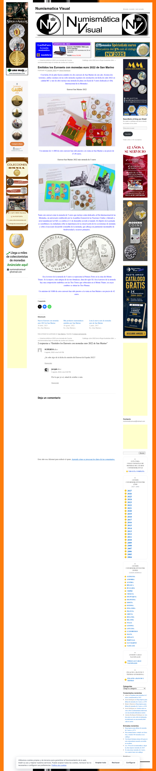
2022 (128, 505)
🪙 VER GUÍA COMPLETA (135, 471)
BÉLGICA (129, 585)
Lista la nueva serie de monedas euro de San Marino (100, 321)
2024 (128, 499)
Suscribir (128, 134)
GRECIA (128, 614)
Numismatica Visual (52, 8)
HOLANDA (129, 617)
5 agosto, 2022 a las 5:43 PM (54, 352)
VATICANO (129, 646)
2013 (128, 531)
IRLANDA (129, 620)
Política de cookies (59, 765)
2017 (128, 519)
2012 (128, 533)
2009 (128, 542)
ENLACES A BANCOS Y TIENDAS (134, 679)
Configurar (130, 763)
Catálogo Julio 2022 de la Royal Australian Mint (99, 60)
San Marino (62, 334)
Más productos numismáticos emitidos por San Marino (73, 321)
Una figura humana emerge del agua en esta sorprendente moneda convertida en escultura (136, 741)
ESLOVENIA (130, 600)
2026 (128, 493)
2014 (128, 528)
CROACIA (129, 594)
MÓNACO (129, 637)
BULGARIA (129, 588)
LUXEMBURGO (131, 631)
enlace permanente (79, 334)
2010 (128, 539)
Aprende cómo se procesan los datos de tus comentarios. (93, 459)
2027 (128, 490)
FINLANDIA (130, 608)
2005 (128, 554)
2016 (128, 522)
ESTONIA (129, 605)
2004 (128, 557)
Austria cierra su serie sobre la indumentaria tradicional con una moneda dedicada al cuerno (136, 710)
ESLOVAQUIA (130, 597)
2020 (128, 510)
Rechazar (116, 763)
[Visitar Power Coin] (135, 230)
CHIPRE (128, 591)
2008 (128, 545)
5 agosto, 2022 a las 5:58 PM (61, 372)
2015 (128, 525)
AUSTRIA (129, 582)
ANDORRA (129, 579)
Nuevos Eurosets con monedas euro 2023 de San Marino (48, 321)
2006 (128, 551)
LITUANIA (129, 629)
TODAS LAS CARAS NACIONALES (132, 662)
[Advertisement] (17, 331)
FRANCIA (129, 611)
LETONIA (129, 626)
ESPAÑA (128, 603)
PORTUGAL (129, 640)
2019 (128, 513)
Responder (48, 363)
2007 (128, 548)
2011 (128, 536)
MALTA (128, 634)
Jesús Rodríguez (64, 70)
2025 (128, 496)
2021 (128, 508)
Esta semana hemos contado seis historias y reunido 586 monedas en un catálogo (136, 734)
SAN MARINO (130, 643)
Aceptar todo (100, 763)
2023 (128, 502)
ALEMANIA (129, 576)
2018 (128, 516)
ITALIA (128, 623)
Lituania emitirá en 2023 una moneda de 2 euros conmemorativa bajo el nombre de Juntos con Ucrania (56, 61)
